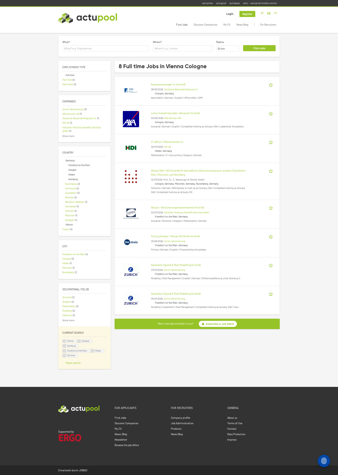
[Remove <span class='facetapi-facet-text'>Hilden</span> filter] (92, 350)
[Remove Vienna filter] (64, 224)
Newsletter (121, 439)
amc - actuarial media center (260, 3)
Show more (68, 136)
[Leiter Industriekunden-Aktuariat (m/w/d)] (131, 118)
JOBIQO (83, 470)
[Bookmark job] (271, 84)
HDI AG (167, 146)
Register (247, 14)
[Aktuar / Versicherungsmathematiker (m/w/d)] (131, 213)
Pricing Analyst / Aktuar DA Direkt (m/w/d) (175, 236)
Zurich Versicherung (174, 241)
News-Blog (121, 434)
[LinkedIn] (60, 421)
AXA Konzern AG (172, 118)
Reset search (73, 362)
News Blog (242, 24)
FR (275, 13)
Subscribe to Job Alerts (220, 324)
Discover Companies (205, 24)
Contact (231, 428)
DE (262, 13)
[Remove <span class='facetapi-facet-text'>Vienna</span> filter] (64, 341)
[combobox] (105, 48)
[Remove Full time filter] (64, 75)
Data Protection (236, 434)
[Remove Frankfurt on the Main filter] (66, 165)
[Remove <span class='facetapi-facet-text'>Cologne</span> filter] (79, 341)
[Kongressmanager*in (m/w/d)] (131, 90)
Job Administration (182, 423)
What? (66, 42)
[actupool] (87, 18)
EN (269, 13)
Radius (220, 42)
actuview (207, 3)
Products (176, 428)
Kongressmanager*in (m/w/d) (168, 84)
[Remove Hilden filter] (66, 174)
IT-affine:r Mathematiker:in (167, 141)
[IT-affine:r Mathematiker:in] (131, 147)
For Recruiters (268, 24)
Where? (157, 42)
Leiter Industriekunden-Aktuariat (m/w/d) (175, 113)
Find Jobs (182, 24)
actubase (234, 3)
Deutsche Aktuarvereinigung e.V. (181, 89)
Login (229, 13)
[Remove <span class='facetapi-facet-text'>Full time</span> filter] (64, 355)
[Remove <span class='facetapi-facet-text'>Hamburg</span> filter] (64, 346)
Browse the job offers (127, 445)
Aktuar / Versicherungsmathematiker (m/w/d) (177, 207)
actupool (221, 3)
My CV (226, 24)
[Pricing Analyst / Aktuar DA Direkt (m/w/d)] (131, 241)
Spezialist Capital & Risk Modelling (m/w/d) (176, 265)
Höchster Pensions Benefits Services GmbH (186, 212)
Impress (231, 439)
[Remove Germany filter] (64, 160)
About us (232, 417)
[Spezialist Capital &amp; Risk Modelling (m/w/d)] (131, 270)
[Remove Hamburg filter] (66, 179)
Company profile (180, 417)
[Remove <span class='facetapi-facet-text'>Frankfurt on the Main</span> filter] (64, 350)
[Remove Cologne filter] (66, 169)
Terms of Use (234, 423)
